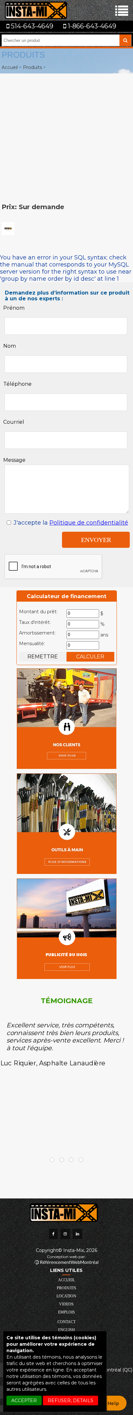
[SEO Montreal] (66, 1262)
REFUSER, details (70, 1400)
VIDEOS (66, 1304)
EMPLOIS (66, 1312)
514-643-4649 (31, 26)
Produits (32, 67)
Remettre (42, 657)
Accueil (10, 67)
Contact (66, 1322)
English (66, 1330)
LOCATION (66, 1296)
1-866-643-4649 (91, 26)
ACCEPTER (24, 1400)
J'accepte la (70, 522)
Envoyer (96, 539)
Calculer (90, 657)
